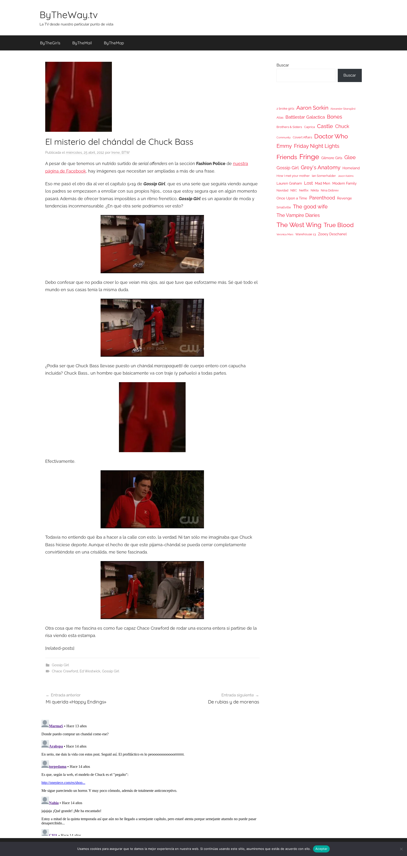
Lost (308, 183)
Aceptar (321, 849)
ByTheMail (82, 42)
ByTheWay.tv (69, 15)
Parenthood (322, 198)
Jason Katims (346, 175)
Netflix (304, 190)
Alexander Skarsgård (342, 108)
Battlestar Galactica (305, 117)
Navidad (282, 190)
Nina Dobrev (330, 190)
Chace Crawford (65, 671)
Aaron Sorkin (312, 107)
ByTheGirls (50, 42)
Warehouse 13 (305, 234)
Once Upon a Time (292, 198)
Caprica (309, 127)
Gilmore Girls (331, 158)
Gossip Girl (60, 665)
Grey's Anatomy (320, 167)
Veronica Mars (285, 234)
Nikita (315, 190)
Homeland (351, 168)
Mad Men (322, 183)
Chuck (342, 126)
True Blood (339, 224)
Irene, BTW (120, 152)
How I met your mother (293, 176)
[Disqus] (152, 777)
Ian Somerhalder (324, 176)
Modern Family (344, 183)
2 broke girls (285, 108)
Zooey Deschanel (332, 234)
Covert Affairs (302, 137)
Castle (325, 126)
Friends (287, 157)
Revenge (344, 198)
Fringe (309, 157)
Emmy (284, 146)
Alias (280, 117)
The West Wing (299, 224)
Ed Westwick (90, 671)
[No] (401, 849)
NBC (293, 190)
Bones (334, 117)
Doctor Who (331, 136)
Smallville (284, 207)
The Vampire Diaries (298, 215)
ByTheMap (114, 42)
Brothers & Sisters (289, 127)
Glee (350, 157)
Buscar (283, 65)
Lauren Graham (289, 183)
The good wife (310, 207)
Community (284, 137)
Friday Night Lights (316, 146)
